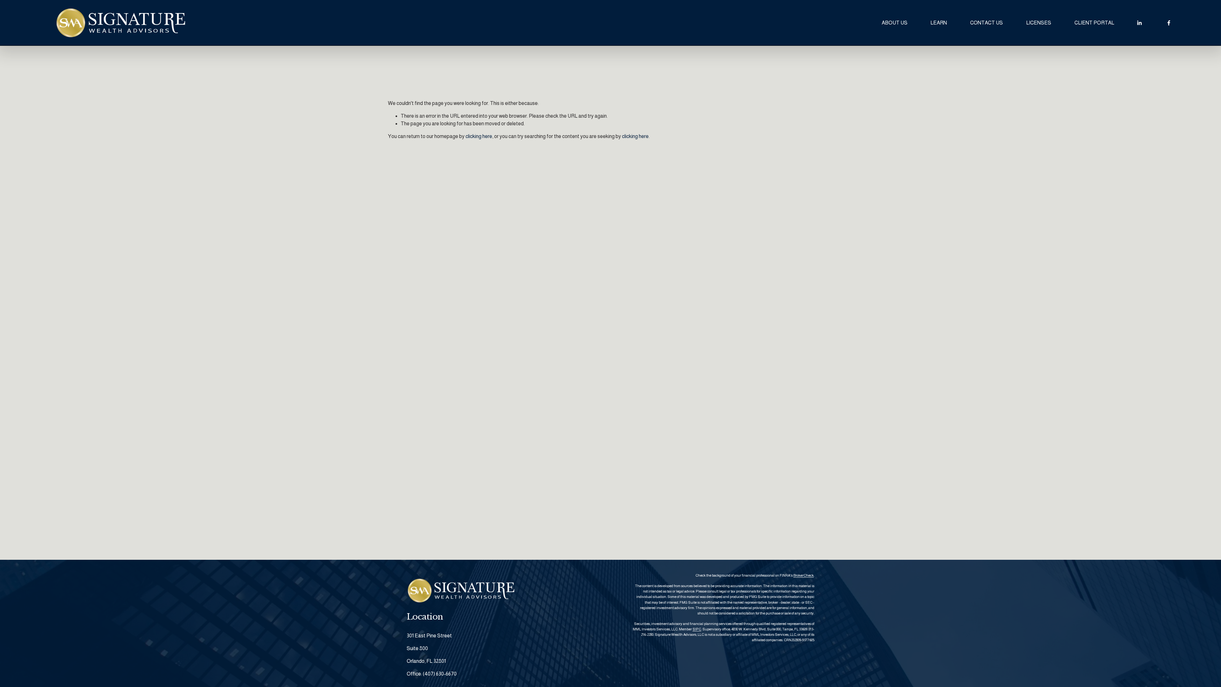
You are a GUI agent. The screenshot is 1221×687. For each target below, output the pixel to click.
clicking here (479, 136)
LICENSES (1038, 22)
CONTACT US (986, 22)
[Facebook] (1169, 23)
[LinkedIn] (1139, 23)
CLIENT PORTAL (1094, 22)
